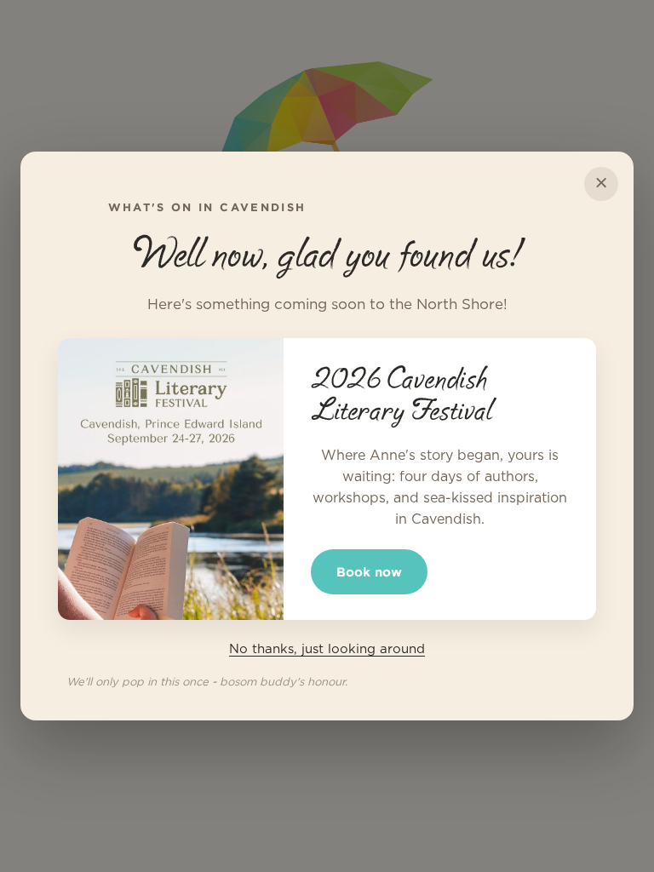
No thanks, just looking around (327, 649)
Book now (369, 572)
